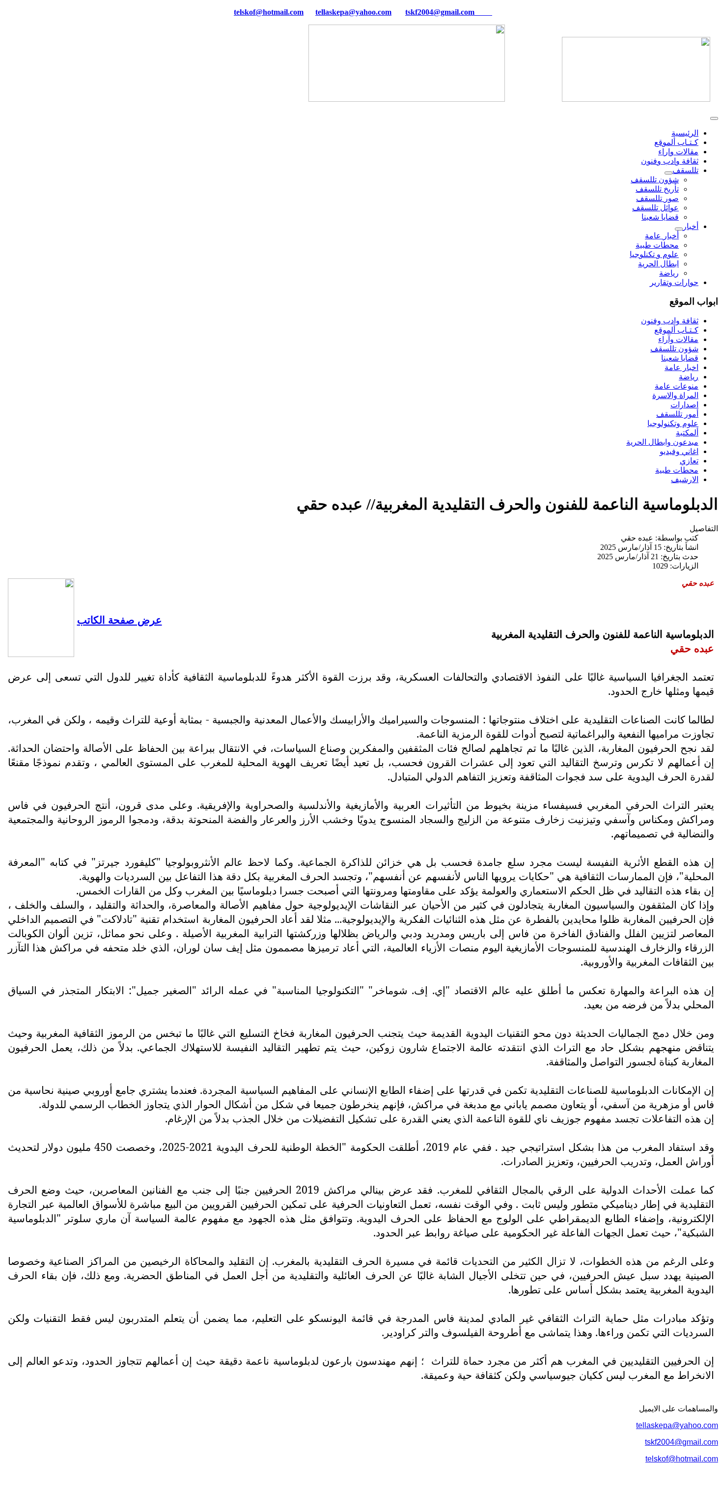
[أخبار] (679, 229)
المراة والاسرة (675, 395)
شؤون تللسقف (655, 179)
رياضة (669, 273)
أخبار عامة (662, 235)
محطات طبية (657, 245)
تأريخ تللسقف (657, 189)
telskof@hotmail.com (681, 1459)
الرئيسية (684, 133)
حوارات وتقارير (674, 282)
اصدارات (684, 405)
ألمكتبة (687, 433)
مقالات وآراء (678, 339)
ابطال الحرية (658, 263)
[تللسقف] (668, 173)
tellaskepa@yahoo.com (353, 12)
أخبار (690, 226)
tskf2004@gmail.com (439, 12)
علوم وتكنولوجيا (672, 423)
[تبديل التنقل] (714, 118)
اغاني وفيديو (679, 451)
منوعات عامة (676, 386)
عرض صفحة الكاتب (119, 619)
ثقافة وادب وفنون (669, 161)
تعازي (689, 461)
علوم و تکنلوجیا (654, 254)
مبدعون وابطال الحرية (662, 442)
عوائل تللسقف (655, 207)
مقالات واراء (678, 151)
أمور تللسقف (677, 414)
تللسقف (685, 170)
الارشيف (684, 479)
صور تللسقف (657, 198)
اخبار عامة (681, 367)
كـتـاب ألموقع (676, 142)
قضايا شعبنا (660, 217)
